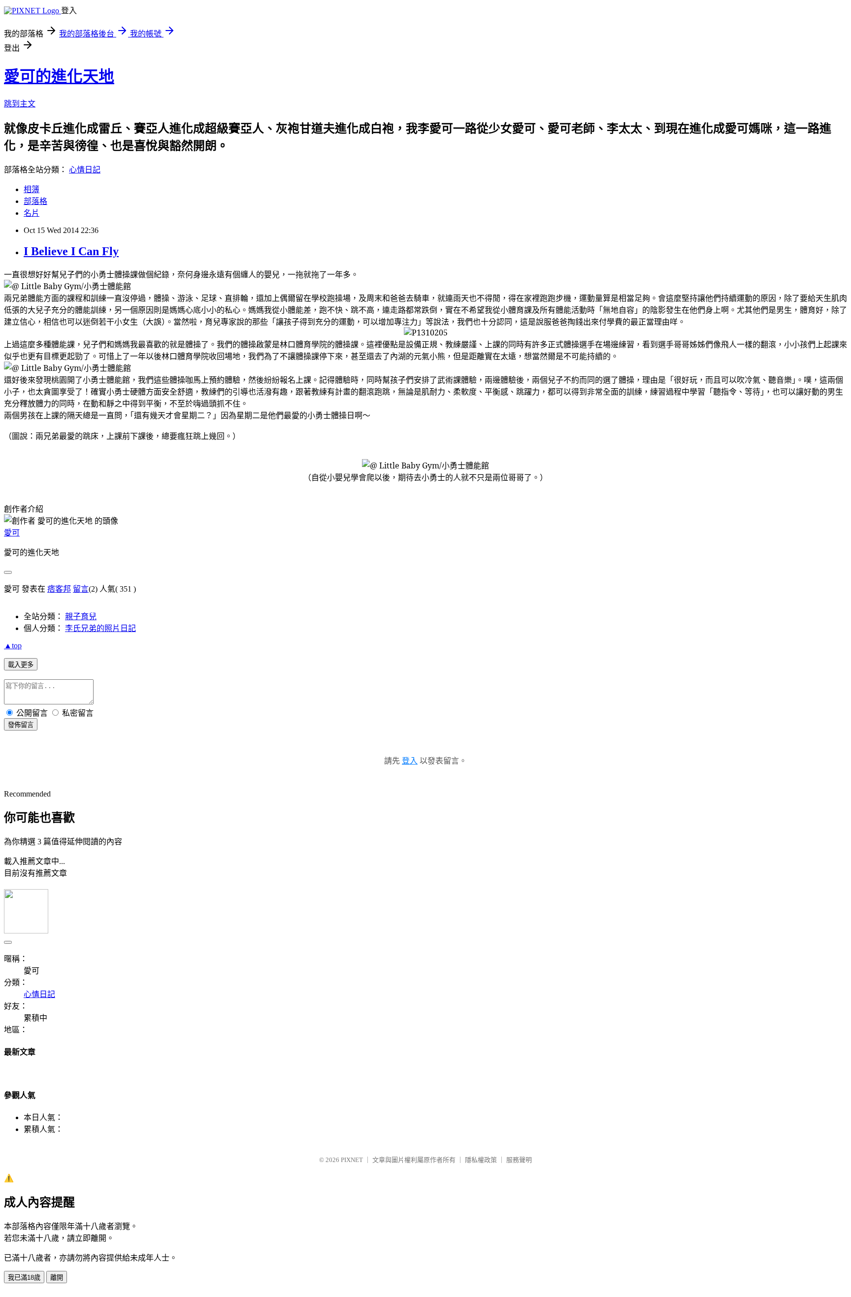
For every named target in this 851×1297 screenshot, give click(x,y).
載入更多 (20, 664)
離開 (56, 1277)
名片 (31, 213)
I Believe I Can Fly (71, 251)
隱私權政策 (481, 1160)
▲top (13, 645)
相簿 (31, 189)
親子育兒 (81, 616)
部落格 (35, 201)
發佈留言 (20, 725)
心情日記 (84, 170)
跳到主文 (19, 104)
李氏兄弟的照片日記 (100, 628)
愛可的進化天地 (59, 76)
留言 (81, 589)
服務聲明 (519, 1160)
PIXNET (352, 1160)
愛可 (12, 533)
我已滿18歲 (24, 1277)
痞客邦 (59, 589)
